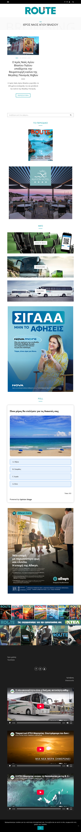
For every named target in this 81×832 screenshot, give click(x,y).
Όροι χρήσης (11, 657)
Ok (41, 828)
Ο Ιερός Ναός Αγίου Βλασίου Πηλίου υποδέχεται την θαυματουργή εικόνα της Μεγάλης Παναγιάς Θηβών (23, 68)
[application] (40, 706)
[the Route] (40, 10)
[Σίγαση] (68, 723)
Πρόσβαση (70, 678)
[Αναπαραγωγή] (10, 723)
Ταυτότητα (11, 660)
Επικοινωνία (69, 680)
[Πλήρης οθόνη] (71, 723)
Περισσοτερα (23, 95)
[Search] (73, 2)
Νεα (17, 58)
